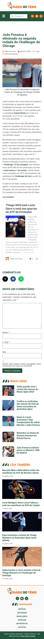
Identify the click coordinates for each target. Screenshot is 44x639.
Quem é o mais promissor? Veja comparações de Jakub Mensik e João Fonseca (28, 421)
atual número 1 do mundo (15, 170)
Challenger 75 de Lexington (16, 164)
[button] (3, 16)
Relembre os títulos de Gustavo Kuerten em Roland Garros (28, 435)
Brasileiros (22, 616)
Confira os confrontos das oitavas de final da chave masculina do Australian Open (28, 405)
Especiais (22, 620)
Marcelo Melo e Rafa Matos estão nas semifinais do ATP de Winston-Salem (20, 471)
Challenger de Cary (23, 176)
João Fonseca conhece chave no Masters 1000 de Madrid (28, 450)
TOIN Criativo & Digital (28, 636)
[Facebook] (36, 16)
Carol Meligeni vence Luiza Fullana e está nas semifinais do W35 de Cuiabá (21, 504)
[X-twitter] (32, 16)
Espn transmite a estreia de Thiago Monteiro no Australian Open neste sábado (19, 538)
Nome (6, 332)
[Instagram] (41, 16)
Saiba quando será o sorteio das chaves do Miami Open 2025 (27, 389)
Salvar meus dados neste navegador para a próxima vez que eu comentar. (21, 365)
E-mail (6, 342)
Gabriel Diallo (20, 113)
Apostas (22, 627)
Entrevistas (22, 624)
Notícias (22, 609)
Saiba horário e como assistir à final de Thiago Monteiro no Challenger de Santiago (21, 573)
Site (4, 352)
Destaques (22, 613)
